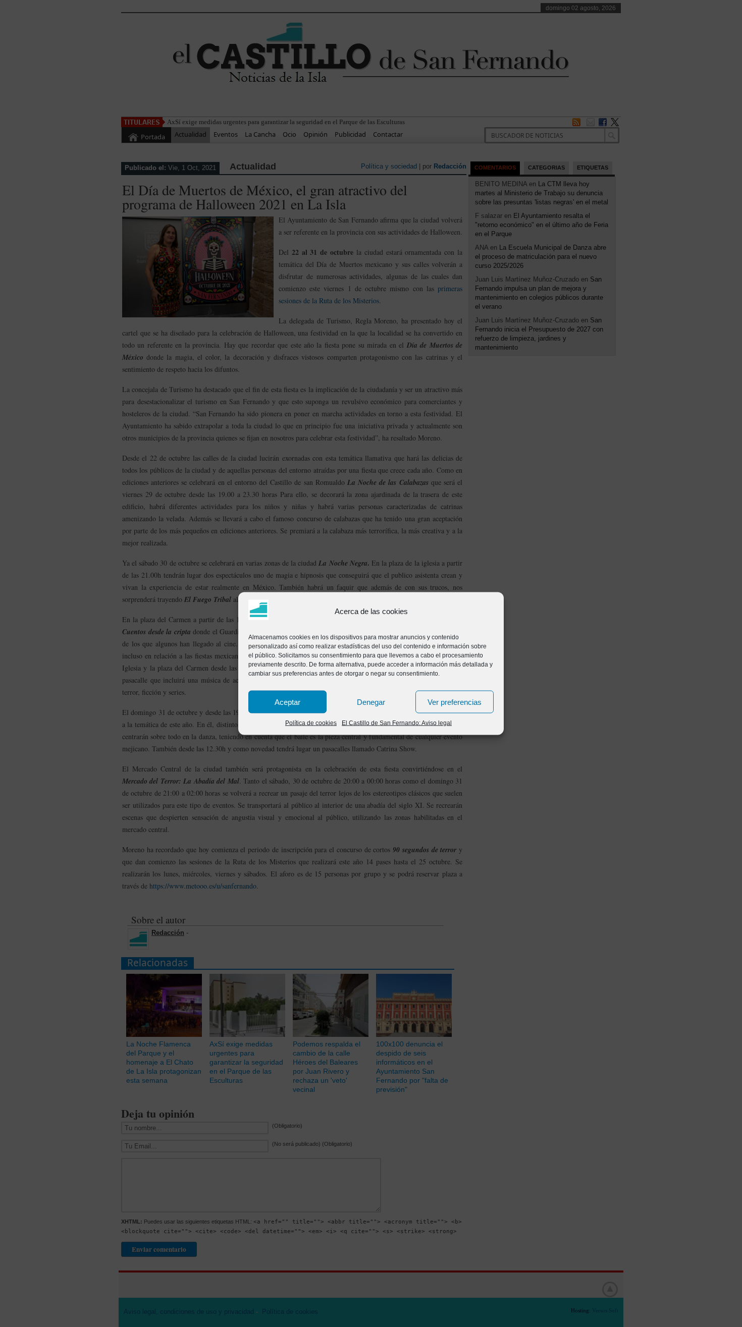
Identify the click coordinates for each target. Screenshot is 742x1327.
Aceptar (287, 701)
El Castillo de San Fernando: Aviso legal (397, 723)
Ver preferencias (455, 701)
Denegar (371, 701)
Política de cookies (311, 723)
